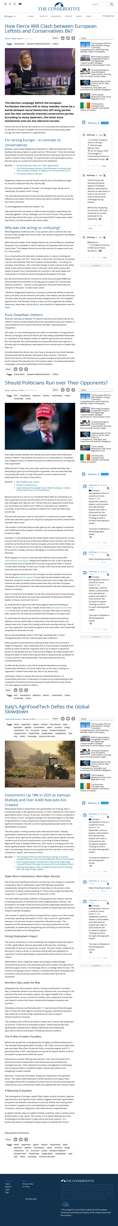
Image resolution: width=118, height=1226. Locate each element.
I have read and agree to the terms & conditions (60, 631)
